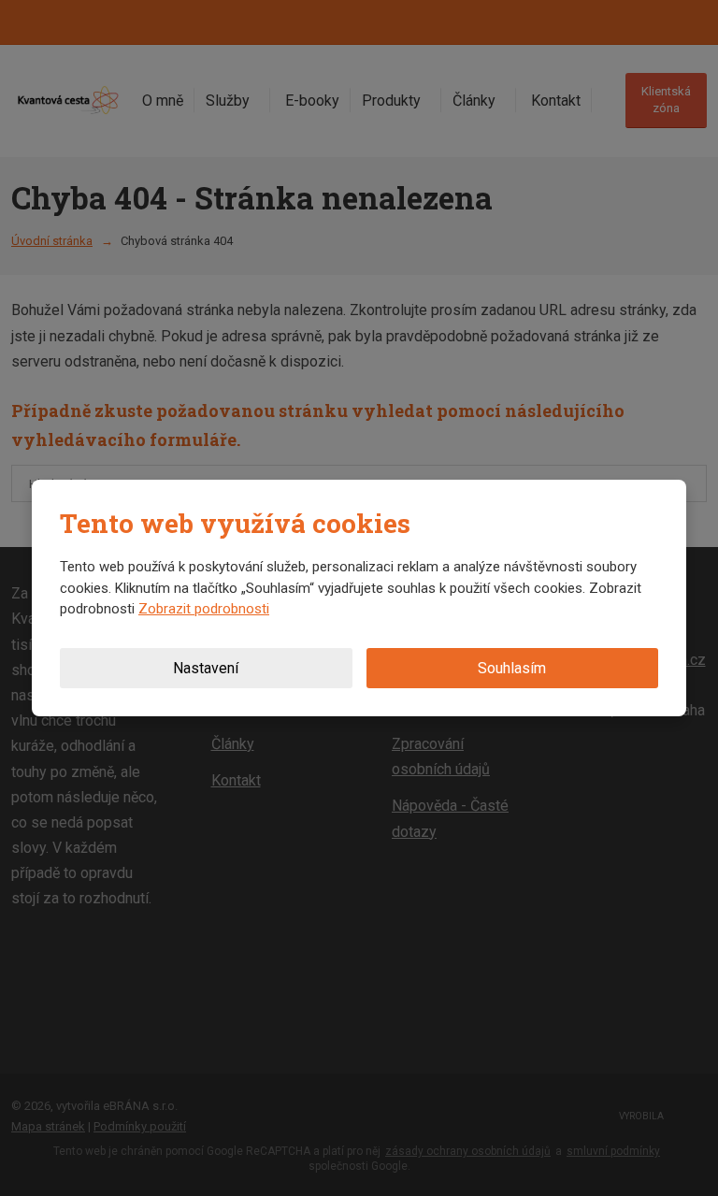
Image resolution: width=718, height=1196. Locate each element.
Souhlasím (512, 668)
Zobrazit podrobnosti (203, 608)
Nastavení (205, 668)
